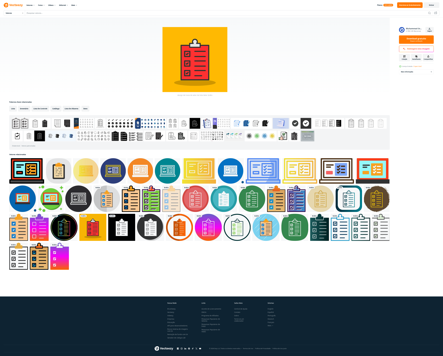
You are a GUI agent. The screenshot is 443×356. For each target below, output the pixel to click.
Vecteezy (170, 312)
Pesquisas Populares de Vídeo (211, 330)
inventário (24, 108)
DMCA (204, 312)
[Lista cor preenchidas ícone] (336, 171)
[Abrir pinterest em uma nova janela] (189, 348)
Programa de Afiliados (210, 315)
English (270, 309)
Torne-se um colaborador (239, 320)
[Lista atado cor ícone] (50, 198)
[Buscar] (429, 13)
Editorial (62, 5)
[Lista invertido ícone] (78, 198)
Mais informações (407, 72)
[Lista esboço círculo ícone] (167, 171)
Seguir (429, 31)
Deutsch (271, 319)
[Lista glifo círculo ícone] (140, 171)
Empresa (170, 319)
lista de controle (40, 108)
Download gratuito (416, 39)
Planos (379, 5)
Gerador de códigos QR (176, 338)
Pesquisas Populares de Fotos (211, 325)
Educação (171, 322)
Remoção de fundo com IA (177, 334)
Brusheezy (171, 309)
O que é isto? (417, 66)
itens (85, 108)
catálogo (56, 108)
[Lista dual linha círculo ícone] (113, 171)
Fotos (40, 5)
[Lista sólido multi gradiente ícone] (199, 171)
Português (272, 315)
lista (13, 108)
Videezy (170, 315)
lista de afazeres (71, 108)
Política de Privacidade (263, 348)
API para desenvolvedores (177, 326)
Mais (73, 5)
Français (271, 322)
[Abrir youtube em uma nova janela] (200, 348)
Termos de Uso (248, 348)
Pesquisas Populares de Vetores (211, 320)
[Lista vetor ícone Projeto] (58, 171)
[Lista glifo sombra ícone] (231, 171)
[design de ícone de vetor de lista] (107, 198)
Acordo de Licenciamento (211, 309)
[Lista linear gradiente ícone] (299, 171)
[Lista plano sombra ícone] (22, 198)
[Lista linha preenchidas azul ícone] (263, 171)
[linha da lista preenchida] (26, 171)
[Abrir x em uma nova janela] (196, 348)
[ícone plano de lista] (372, 171)
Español (271, 312)
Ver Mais (307, 136)
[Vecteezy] (13, 5)
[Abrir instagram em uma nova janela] (182, 348)
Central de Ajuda (240, 309)
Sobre (236, 315)
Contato (237, 312)
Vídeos (51, 5)
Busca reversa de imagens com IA (177, 330)
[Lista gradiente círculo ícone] (86, 171)
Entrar (431, 5)
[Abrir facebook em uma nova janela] (178, 348)
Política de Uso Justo (280, 348)
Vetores (29, 5)
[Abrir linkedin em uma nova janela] (185, 348)
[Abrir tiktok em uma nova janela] (193, 348)
